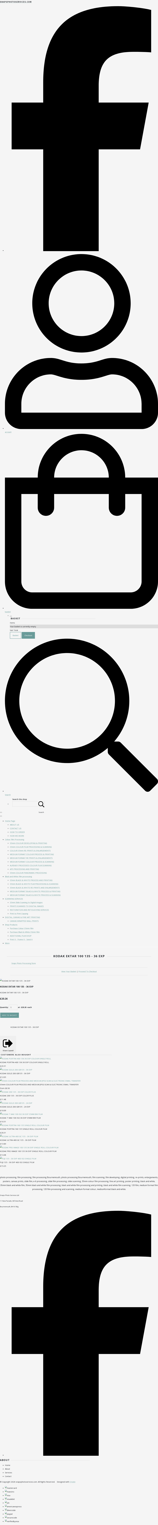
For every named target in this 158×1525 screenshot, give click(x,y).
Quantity (4, 1007)
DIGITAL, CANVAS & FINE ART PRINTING (22, 917)
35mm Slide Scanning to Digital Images (26, 902)
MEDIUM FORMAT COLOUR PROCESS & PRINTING (32, 854)
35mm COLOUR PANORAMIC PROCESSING (28, 873)
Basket (16, 635)
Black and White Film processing (18, 876)
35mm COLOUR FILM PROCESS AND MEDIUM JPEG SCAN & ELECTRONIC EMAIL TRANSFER (39, 1084)
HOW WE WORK (17, 835)
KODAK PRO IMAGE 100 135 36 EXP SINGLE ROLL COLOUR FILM (28, 1151)
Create (72, 1482)
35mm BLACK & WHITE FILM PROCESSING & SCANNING (34, 884)
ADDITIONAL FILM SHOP (20, 935)
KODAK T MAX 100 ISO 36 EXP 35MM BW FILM (20, 1118)
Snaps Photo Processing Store (23, 963)
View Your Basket (68, 971)
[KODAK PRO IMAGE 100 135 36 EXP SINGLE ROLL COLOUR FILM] (29, 1147)
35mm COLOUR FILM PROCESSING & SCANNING (31, 847)
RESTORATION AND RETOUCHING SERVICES (29, 910)
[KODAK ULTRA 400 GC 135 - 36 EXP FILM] (19, 1136)
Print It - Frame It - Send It (21, 939)
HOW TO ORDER (17, 832)
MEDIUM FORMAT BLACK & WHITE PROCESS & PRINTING (35, 891)
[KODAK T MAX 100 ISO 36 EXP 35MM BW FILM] (21, 1114)
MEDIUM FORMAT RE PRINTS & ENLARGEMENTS (31, 858)
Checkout (28, 635)
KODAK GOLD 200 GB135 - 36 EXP (15, 1073)
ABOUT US (14, 824)
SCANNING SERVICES (14, 898)
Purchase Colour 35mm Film (21, 928)
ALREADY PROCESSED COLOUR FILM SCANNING (31, 865)
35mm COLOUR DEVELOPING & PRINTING (28, 843)
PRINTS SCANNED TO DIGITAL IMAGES (27, 906)
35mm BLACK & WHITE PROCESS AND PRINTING (31, 880)
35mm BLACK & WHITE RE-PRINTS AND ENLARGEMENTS (35, 887)
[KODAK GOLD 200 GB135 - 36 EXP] (16, 1069)
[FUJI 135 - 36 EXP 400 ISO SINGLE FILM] (18, 1158)
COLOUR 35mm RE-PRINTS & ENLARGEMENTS (30, 850)
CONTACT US (15, 828)
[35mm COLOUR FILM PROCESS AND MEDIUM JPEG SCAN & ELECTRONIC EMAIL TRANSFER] (40, 1081)
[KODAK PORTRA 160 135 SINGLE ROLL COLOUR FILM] (24, 1125)
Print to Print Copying (19, 913)
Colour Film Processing (14, 839)
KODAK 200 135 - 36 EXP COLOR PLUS (17, 1095)
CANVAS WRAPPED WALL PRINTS (24, 921)
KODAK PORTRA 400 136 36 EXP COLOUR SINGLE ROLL (24, 1062)
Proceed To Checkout (87, 971)
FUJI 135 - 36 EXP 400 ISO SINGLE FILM (17, 1162)
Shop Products (11, 924)
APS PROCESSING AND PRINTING (24, 869)
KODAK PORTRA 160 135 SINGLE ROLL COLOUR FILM (23, 1129)
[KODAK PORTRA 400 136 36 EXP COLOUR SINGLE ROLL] (25, 1058)
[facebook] (81, 250)
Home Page (10, 821)
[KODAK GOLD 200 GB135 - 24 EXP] (16, 1103)
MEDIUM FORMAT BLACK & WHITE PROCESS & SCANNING (35, 895)
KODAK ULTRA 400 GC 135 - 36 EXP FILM (18, 1140)
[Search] (41, 804)
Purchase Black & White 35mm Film (25, 932)
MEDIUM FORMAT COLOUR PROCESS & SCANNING (32, 861)
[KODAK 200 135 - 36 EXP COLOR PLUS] (18, 1092)
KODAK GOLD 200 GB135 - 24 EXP (15, 1106)
